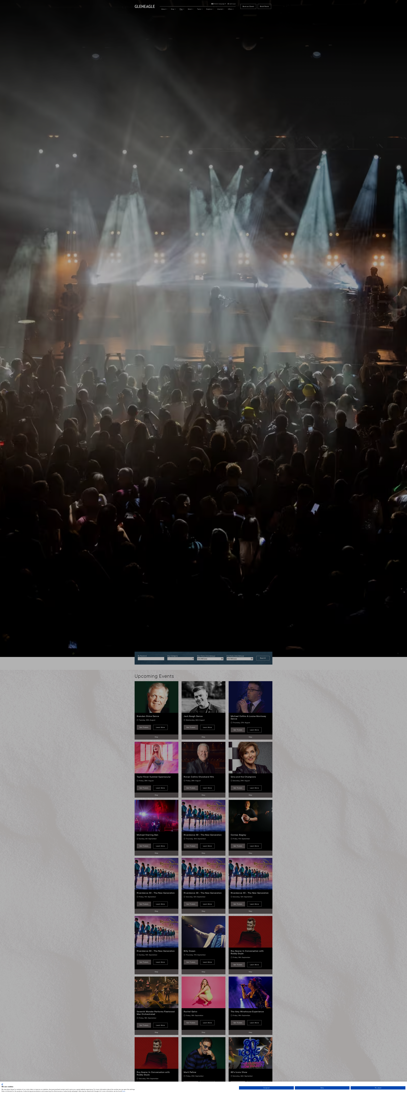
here (123, 1091)
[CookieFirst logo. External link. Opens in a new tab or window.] (2, 1084)
